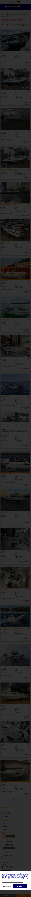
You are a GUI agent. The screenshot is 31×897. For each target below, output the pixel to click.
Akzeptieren (20, 886)
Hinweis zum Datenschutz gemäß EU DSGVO (12, 882)
